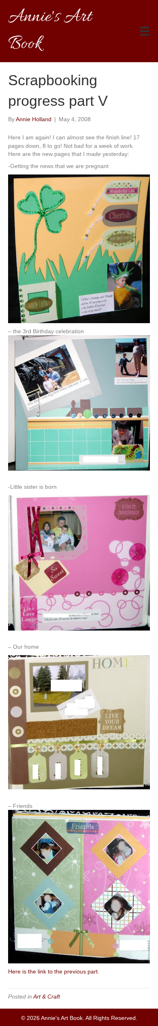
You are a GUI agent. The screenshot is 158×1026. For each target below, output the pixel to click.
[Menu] (145, 31)
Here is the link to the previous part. (53, 971)
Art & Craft (46, 996)
